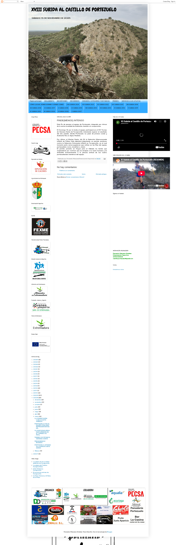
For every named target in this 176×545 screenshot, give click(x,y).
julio (36, 407)
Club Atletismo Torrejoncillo (38, 469)
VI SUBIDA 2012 (119, 108)
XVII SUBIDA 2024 (73, 104)
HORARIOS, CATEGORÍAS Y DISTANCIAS (96, 101)
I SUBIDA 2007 (77, 111)
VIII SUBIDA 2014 (91, 108)
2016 (35, 378)
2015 (35, 381)
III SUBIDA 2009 (49, 111)
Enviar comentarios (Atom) (75, 177)
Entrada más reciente (64, 174)
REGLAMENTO (49, 101)
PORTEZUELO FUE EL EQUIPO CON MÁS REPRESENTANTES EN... (42, 426)
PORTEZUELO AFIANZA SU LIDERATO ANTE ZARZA (43, 446)
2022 (35, 367)
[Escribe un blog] (61, 161)
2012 (35, 388)
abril (36, 414)
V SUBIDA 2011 (133, 108)
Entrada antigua (101, 174)
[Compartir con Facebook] (64, 161)
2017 (35, 376)
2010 (35, 393)
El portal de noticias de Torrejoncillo (41, 473)
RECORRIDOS (74, 101)
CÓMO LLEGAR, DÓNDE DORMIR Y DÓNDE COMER (47, 104)
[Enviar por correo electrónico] (59, 161)
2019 (35, 371)
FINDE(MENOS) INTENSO (40, 441)
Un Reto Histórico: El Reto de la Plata (42, 476)
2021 (35, 369)
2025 (35, 359)
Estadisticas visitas (118, 269)
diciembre (38, 399)
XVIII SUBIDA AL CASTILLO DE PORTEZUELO (73, 9)
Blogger (109, 532)
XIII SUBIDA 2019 (132, 104)
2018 (35, 374)
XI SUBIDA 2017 (49, 108)
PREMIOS (116, 101)
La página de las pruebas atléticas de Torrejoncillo (41, 462)
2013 (35, 386)
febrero (37, 451)
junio (36, 409)
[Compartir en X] (63, 161)
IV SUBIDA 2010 (35, 111)
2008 (35, 397)
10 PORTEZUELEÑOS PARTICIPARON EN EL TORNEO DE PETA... (42, 433)
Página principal (35, 101)
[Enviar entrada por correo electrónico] (104, 158)
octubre (37, 404)
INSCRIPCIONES (62, 101)
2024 (35, 362)
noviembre (38, 402)
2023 (35, 364)
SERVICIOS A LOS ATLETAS (131, 101)
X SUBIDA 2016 (63, 108)
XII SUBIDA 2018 (35, 108)
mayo (37, 411)
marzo (37, 416)
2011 (35, 390)
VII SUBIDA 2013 (105, 108)
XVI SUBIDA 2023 (88, 104)
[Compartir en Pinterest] (66, 161)
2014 (35, 383)
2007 (35, 454)
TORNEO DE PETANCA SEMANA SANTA (42, 438)
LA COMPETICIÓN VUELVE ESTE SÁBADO (41, 420)
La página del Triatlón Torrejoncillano (40, 466)
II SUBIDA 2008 (63, 111)
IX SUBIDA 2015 (76, 108)
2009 (36, 395)
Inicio (83, 174)
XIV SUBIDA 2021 (117, 104)
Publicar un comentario (67, 170)
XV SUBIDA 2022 (103, 104)
